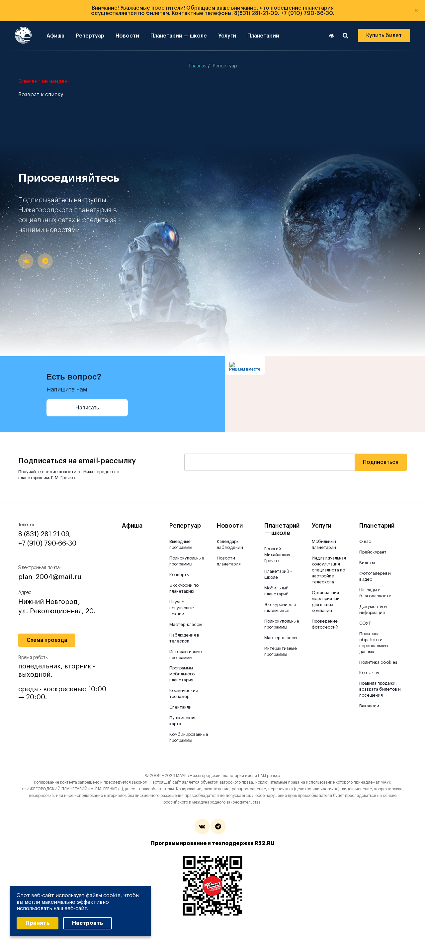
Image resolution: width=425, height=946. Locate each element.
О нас (365, 541)
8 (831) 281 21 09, (44, 534)
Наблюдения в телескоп (184, 638)
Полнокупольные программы (186, 561)
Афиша (55, 36)
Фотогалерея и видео (375, 576)
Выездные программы (180, 544)
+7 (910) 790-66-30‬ (47, 543)
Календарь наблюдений (230, 544)
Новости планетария (229, 561)
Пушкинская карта (182, 721)
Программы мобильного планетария (182, 674)
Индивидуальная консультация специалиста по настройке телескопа (328, 570)
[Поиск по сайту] (345, 35)
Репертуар (90, 36)
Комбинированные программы (186, 737)
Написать (87, 407)
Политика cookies (378, 662)
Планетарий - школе (278, 574)
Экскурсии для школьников (280, 607)
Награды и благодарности (375, 593)
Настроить (87, 923)
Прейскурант (372, 552)
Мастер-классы (185, 624)
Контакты (369, 672)
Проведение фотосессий (325, 624)
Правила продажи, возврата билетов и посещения (380, 689)
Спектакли (180, 707)
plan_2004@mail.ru (50, 577)
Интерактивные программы (185, 654)
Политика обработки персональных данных (373, 643)
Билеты (367, 562)
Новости (127, 36)
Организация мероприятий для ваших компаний (326, 601)
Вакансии (369, 706)
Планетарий (263, 36)
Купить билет (384, 35)
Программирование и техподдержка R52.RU (213, 843)
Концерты (179, 574)
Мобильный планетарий (276, 591)
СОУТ (365, 623)
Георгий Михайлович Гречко (277, 555)
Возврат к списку (40, 94)
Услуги (227, 36)
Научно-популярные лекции (181, 608)
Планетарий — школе (178, 36)
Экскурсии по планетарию (184, 588)
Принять (37, 923)
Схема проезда (47, 640)
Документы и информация (373, 609)
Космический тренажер (183, 693)
